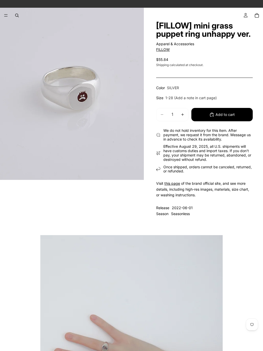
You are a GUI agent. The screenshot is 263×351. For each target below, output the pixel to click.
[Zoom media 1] (72, 90)
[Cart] (256, 15)
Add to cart (225, 114)
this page (172, 183)
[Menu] (6, 15)
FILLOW (163, 49)
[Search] (17, 15)
